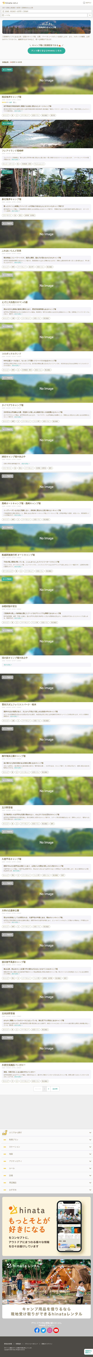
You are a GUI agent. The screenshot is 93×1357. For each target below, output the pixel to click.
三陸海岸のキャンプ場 (27, 7)
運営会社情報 (8, 1343)
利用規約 (18, 1343)
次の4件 (55, 1089)
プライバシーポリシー (31, 1343)
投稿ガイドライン (47, 1343)
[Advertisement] (27, 1112)
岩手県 (18, 7)
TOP (3, 7)
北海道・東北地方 (10, 7)
